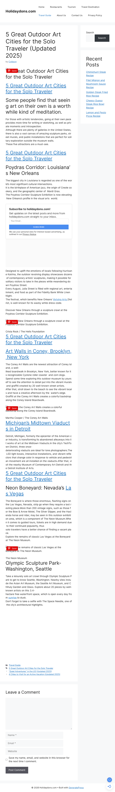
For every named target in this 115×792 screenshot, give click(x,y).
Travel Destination (90, 7)
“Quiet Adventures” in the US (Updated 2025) (30, 671)
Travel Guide (45, 15)
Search (90, 32)
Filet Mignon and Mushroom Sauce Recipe (96, 84)
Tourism (72, 7)
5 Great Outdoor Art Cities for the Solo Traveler (36, 88)
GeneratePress (76, 787)
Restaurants (56, 7)
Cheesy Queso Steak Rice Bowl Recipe (95, 104)
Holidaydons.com (21, 11)
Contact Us (77, 15)
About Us (61, 15)
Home (41, 7)
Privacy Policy (95, 15)
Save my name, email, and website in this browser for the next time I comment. (39, 759)
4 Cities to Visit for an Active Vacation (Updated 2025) (34, 674)
